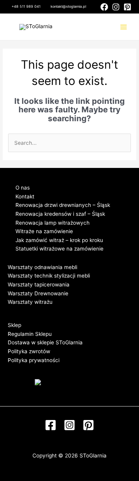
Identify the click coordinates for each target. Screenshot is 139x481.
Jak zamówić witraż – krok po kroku (59, 240)
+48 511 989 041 (26, 6)
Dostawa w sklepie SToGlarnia (45, 342)
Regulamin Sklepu (30, 334)
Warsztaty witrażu (30, 302)
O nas (22, 188)
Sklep (14, 325)
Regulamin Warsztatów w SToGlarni (52, 311)
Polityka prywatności (33, 360)
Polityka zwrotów (29, 351)
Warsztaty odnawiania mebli (42, 267)
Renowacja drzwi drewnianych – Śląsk (62, 205)
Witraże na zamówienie (44, 231)
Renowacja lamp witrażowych (52, 223)
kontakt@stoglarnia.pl (68, 6)
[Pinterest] (127, 7)
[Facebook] (104, 7)
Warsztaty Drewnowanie (38, 293)
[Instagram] (116, 7)
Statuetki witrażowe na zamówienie (59, 249)
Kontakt (24, 196)
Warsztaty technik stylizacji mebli (49, 276)
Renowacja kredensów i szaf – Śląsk (60, 214)
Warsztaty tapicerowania (39, 284)
